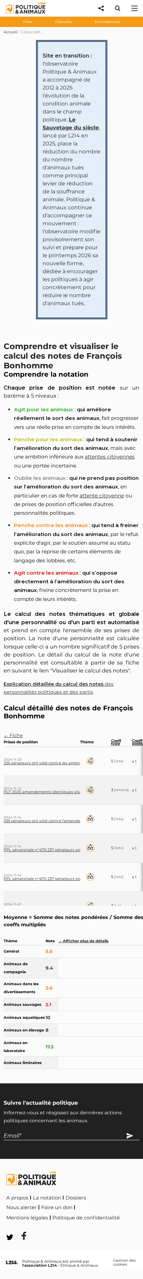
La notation (47, 1198)
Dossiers (76, 1198)
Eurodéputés (107, 21)
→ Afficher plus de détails (83, 941)
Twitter (50, 1227)
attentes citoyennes (110, 457)
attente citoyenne (101, 495)
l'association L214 (39, 1265)
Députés (63, 21)
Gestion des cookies (124, 1262)
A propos (17, 1198)
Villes (28, 21)
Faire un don (56, 1207)
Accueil (10, 32)
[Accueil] (20, 15)
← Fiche (13, 735)
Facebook (19, 1227)
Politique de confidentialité (86, 1218)
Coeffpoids (137, 742)
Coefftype (116, 742)
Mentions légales (27, 1218)
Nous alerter (21, 1207)
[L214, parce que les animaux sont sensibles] (12, 1262)
